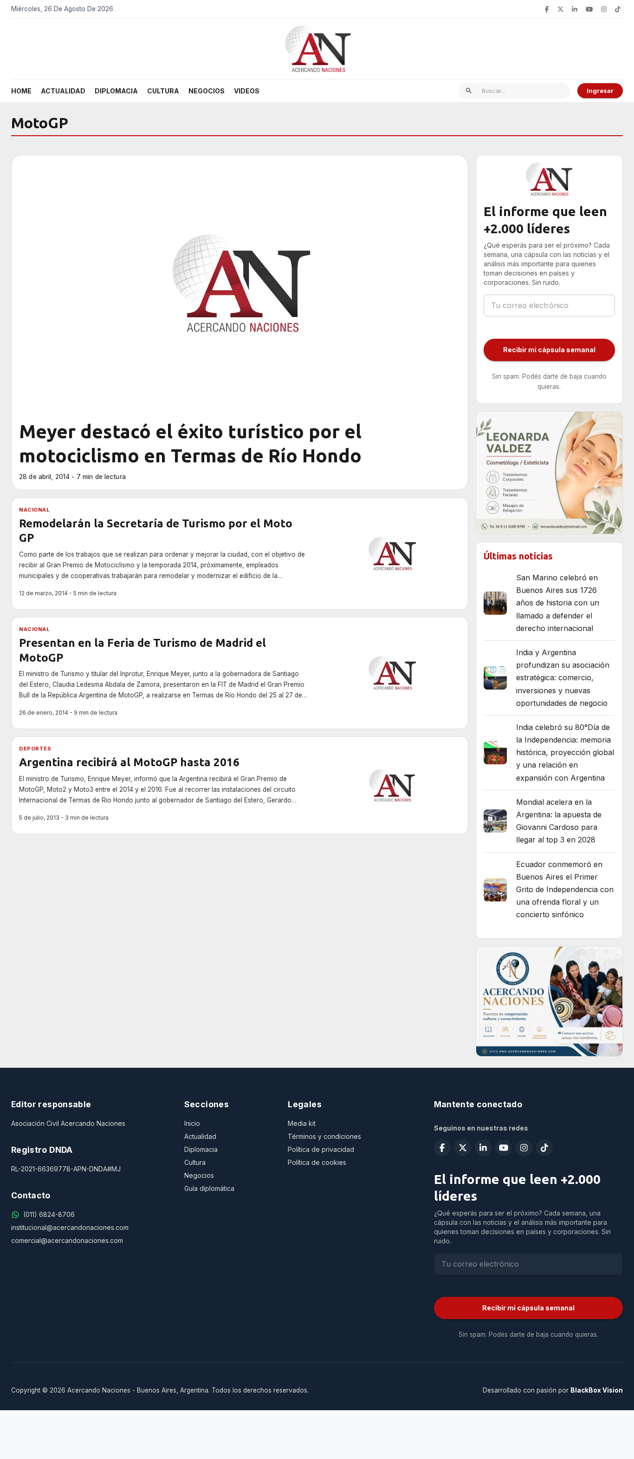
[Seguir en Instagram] (604, 9)
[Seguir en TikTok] (618, 9)
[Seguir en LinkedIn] (574, 9)
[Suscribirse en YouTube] (589, 9)
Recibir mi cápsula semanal (549, 350)
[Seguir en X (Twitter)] (560, 9)
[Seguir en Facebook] (547, 9)
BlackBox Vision (596, 1390)
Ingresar (600, 90)
